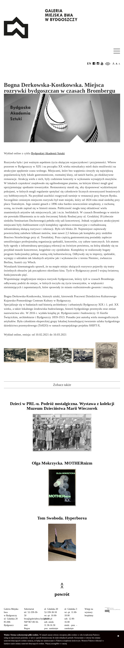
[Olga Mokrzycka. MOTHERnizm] (62, 487)
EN (89, 63)
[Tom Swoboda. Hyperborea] (62, 542)
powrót (62, 594)
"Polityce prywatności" (76, 643)
